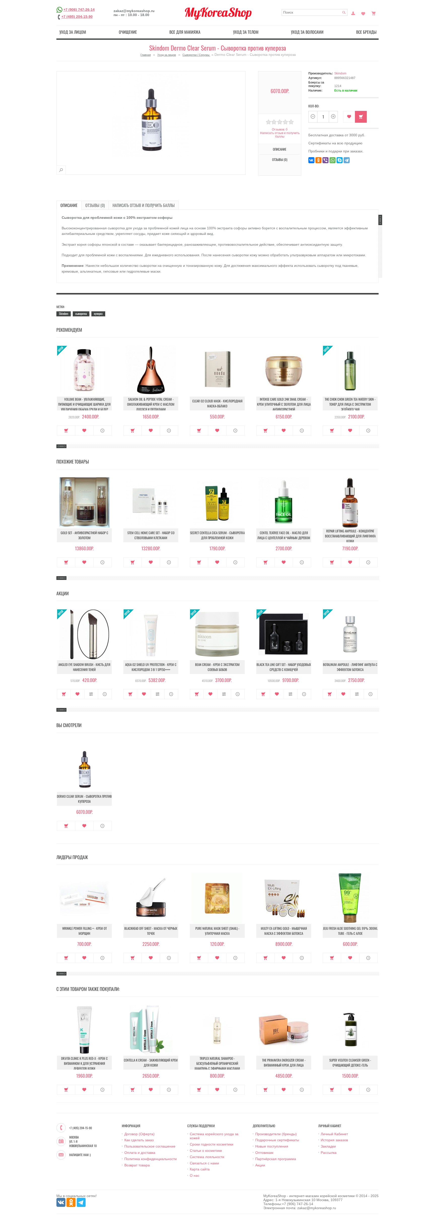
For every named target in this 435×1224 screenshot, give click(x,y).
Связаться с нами (204, 1163)
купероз (98, 313)
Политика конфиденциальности (150, 1159)
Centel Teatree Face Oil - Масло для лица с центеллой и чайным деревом (283, 535)
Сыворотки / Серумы (196, 54)
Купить (66, 431)
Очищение (128, 32)
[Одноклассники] (318, 160)
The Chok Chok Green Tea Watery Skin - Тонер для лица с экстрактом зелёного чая (350, 404)
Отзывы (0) (95, 205)
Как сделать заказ (139, 1140)
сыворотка (81, 313)
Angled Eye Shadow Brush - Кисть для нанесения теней (84, 667)
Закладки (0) (363, 12)
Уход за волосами (307, 32)
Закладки (328, 1146)
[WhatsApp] (333, 160)
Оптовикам (264, 1153)
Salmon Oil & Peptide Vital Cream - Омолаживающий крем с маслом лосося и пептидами (150, 404)
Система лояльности (207, 1157)
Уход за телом (246, 32)
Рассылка (329, 1153)
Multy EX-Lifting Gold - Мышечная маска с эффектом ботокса (284, 931)
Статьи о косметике (206, 1151)
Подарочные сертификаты (277, 1140)
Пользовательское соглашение (149, 1146)
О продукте (102, 431)
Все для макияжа (184, 32)
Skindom (340, 73)
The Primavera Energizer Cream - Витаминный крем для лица (284, 1063)
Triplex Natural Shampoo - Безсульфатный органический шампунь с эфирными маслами (217, 1063)
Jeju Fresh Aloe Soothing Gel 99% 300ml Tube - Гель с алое (350, 931)
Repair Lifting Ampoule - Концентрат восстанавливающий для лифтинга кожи (350, 535)
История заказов (334, 1140)
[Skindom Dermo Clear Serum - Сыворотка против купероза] (61, 170)
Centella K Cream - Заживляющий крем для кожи (151, 1063)
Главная (145, 54)
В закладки (349, 117)
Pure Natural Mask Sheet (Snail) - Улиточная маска (217, 931)
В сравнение (91, 694)
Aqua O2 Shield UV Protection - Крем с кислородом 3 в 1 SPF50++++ (150, 667)
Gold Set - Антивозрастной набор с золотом (84, 535)
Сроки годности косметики (211, 1144)
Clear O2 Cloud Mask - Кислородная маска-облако (217, 403)
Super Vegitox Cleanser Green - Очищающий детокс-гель (350, 1063)
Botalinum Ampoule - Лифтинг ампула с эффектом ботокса (350, 667)
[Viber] (325, 160)
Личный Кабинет (334, 1134)
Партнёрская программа (275, 1159)
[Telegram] (347, 160)
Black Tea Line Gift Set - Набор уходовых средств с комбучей (284, 667)
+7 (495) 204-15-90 (77, 17)
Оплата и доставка (139, 1153)
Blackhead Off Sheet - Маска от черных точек (150, 931)
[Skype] (340, 160)
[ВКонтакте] (311, 160)
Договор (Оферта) (139, 1134)
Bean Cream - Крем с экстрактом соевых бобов (217, 667)
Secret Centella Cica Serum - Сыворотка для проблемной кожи (217, 535)
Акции (260, 1165)
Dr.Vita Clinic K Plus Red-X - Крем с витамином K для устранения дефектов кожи (84, 1063)
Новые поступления (271, 1146)
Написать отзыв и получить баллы (144, 205)
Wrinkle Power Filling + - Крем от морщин (84, 931)
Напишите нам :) (80, 1155)
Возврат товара (137, 1165)
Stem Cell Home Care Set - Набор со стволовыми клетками (150, 535)
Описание (69, 205)
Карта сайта (200, 1169)
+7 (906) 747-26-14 (79, 10)
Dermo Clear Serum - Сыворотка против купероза (84, 799)
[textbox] (314, 12)
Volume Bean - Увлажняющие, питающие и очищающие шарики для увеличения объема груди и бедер (84, 404)
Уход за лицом (72, 32)
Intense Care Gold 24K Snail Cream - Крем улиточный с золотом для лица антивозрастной (284, 404)
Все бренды (366, 32)
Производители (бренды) (276, 1134)
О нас (194, 1175)
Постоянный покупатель (353, 12)
